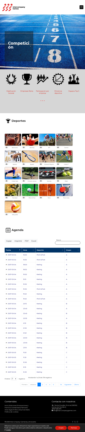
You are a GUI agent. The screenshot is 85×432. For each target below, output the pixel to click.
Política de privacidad (21, 410)
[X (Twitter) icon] (75, 422)
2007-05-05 (12, 352)
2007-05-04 (12, 255)
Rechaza (74, 428)
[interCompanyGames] (13, 7)
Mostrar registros (15, 379)
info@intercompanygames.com (64, 410)
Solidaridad (16, 407)
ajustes (8, 430)
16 (61, 384)
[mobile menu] (81, 7)
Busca (58, 240)
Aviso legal (8, 410)
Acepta (61, 428)
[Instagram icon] (77, 422)
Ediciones (12, 405)
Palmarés (24, 407)
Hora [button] (25, 250)
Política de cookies (11, 412)
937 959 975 (57, 409)
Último (76, 384)
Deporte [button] (40, 250)
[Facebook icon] (72, 422)
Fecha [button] (8, 250)
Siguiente (67, 384)
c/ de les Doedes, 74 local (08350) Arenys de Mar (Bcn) (64, 406)
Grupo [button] (68, 250)
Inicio (6, 405)
